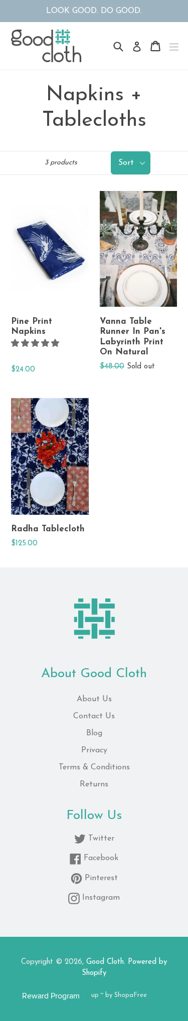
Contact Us (94, 716)
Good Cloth (105, 962)
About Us (94, 699)
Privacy (94, 750)
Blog (94, 733)
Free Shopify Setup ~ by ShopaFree (94, 995)
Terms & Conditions (94, 767)
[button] (36, 344)
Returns (94, 784)
